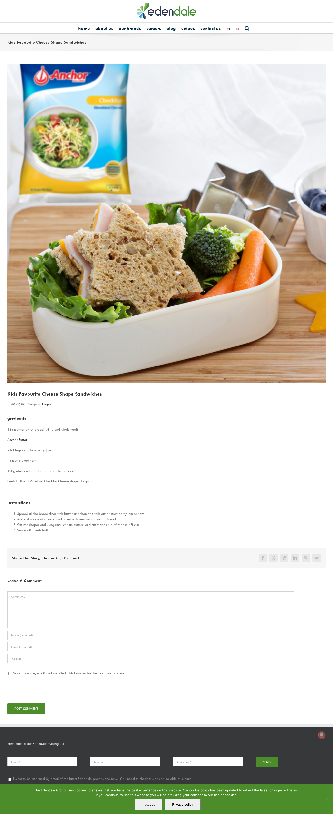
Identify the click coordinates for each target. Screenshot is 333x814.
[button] (247, 28)
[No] (326, 799)
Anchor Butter (17, 440)
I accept (148, 804)
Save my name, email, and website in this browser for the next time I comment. (70, 673)
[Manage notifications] (321, 735)
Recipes (46, 404)
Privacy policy (182, 804)
